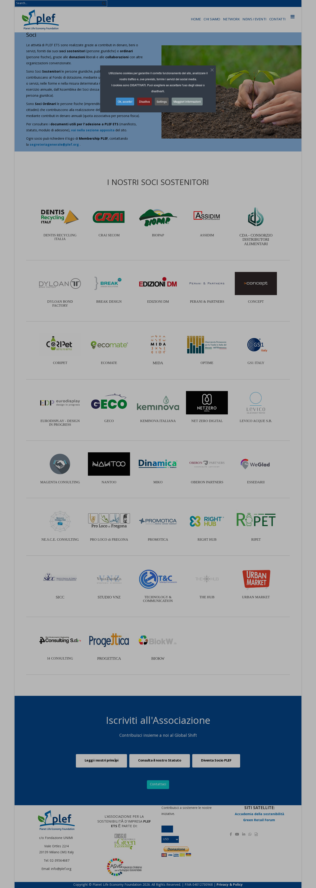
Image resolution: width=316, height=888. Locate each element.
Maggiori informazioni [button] (187, 101)
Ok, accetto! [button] (125, 101)
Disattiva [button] (144, 101)
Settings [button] (162, 101)
